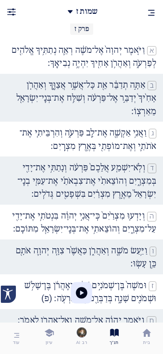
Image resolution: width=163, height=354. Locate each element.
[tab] (146, 338)
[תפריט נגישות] (8, 294)
